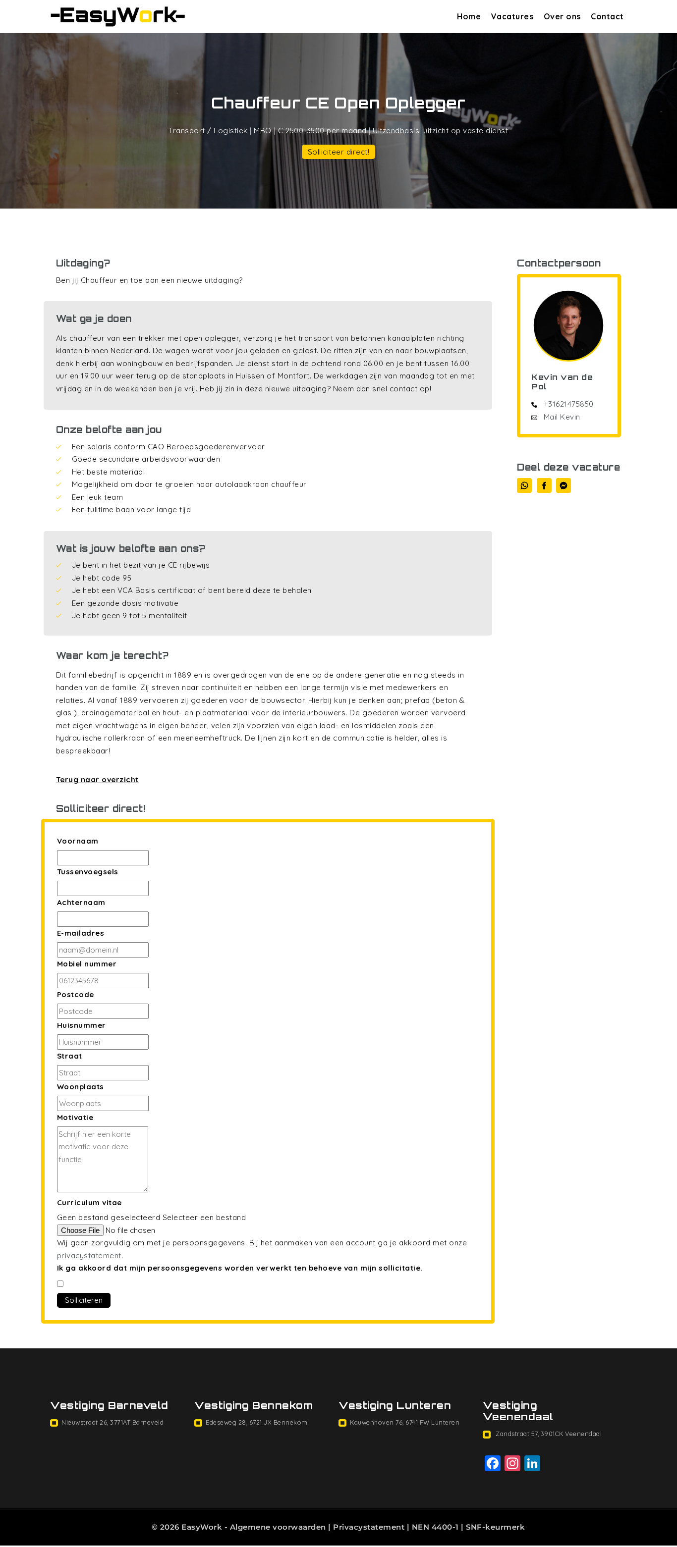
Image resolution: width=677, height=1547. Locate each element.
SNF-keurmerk (495, 1527)
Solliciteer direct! (339, 152)
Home (469, 16)
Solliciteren (84, 1300)
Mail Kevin (560, 417)
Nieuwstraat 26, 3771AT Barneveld (112, 1422)
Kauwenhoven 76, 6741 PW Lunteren (404, 1422)
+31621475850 (569, 404)
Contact (607, 16)
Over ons (562, 16)
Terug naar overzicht (97, 779)
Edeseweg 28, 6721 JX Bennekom (257, 1422)
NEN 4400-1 (435, 1527)
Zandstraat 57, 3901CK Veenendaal (548, 1434)
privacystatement (89, 1255)
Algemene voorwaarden (278, 1527)
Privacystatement (368, 1527)
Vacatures (512, 16)
